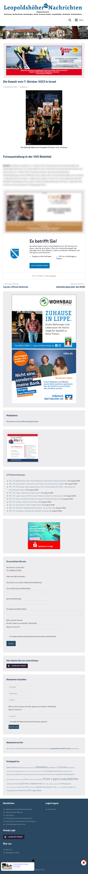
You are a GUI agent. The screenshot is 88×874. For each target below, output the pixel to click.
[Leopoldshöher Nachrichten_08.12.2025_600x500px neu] (44, 348)
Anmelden (52, 809)
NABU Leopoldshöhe (54, 784)
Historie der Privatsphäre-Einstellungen (21, 821)
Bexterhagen (32, 767)
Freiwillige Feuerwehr (53, 771)
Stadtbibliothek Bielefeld (43, 787)
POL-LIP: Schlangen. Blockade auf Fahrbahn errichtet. (29, 511)
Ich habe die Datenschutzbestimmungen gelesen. (29, 721)
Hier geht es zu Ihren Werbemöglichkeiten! (22, 421)
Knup (28, 779)
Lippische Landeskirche (30, 783)
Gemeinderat (10, 774)
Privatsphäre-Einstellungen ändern (19, 818)
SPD (26, 787)
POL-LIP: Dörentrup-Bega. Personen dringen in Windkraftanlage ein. (34, 499)
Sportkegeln (31, 787)
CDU (56, 767)
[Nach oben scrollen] (83, 869)
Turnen (59, 787)
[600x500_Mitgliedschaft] (44, 402)
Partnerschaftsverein (11, 787)
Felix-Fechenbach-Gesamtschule (33, 771)
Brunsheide (51, 767)
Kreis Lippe (50, 779)
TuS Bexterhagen (67, 787)
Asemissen (11, 767)
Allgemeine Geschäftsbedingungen (19, 809)
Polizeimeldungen (16, 474)
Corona (62, 767)
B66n (18, 767)
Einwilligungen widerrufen (16, 824)
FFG (43, 771)
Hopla (22, 779)
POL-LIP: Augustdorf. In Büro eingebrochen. (25, 505)
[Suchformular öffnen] (70, 20)
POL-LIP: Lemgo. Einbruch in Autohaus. (24, 502)
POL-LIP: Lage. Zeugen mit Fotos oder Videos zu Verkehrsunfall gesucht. (36, 496)
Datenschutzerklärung (14, 812)
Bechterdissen (24, 767)
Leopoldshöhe (68, 779)
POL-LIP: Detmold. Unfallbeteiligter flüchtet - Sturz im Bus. (31, 508)
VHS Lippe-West (34, 790)
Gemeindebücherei (67, 771)
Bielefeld (41, 767)
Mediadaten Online (13, 853)
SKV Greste (21, 787)
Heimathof (59, 774)
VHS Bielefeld (21, 790)
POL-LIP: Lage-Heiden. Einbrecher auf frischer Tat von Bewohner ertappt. (36, 484)
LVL (43, 783)
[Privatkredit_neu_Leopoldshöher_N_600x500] (44, 548)
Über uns (9, 850)
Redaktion (23, 87)
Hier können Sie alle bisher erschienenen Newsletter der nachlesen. (42, 748)
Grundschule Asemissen (29, 774)
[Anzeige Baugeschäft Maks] (22, 462)
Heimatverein (69, 774)
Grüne (53, 774)
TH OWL (54, 787)
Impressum (10, 815)
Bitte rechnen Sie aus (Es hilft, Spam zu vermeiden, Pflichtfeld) (21, 623)
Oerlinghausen (65, 784)
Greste (18, 774)
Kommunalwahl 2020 (37, 779)
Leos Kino (14, 784)
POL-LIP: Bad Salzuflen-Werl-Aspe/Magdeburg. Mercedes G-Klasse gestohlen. (38, 481)
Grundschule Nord (44, 774)
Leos (8, 784)
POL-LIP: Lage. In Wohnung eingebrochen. (25, 493)
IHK (25, 779)
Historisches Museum (13, 779)
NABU (47, 784)
